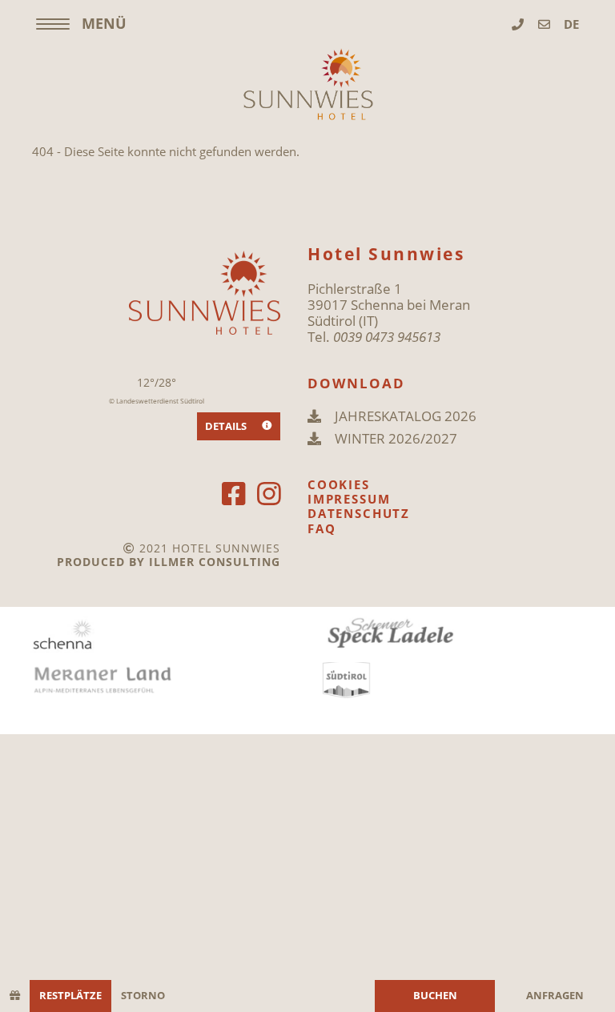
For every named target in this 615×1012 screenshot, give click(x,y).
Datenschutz (359, 513)
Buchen (435, 995)
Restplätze (70, 995)
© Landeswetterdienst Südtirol (156, 401)
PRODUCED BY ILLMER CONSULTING (168, 561)
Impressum (349, 499)
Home (307, 84)
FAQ (322, 528)
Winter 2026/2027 (396, 439)
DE (571, 24)
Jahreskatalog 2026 (405, 416)
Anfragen (555, 995)
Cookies (339, 484)
